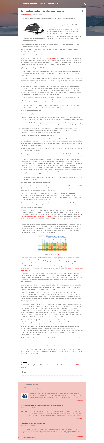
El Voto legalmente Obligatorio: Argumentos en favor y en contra (42, 405)
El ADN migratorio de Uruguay (31, 388)
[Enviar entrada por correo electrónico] (25, 372)
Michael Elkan (30, 440)
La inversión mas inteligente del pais (33, 423)
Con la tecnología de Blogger (27, 437)
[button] (82, 11)
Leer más (80, 401)
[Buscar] (85, 4)
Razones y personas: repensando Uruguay (40, 3)
